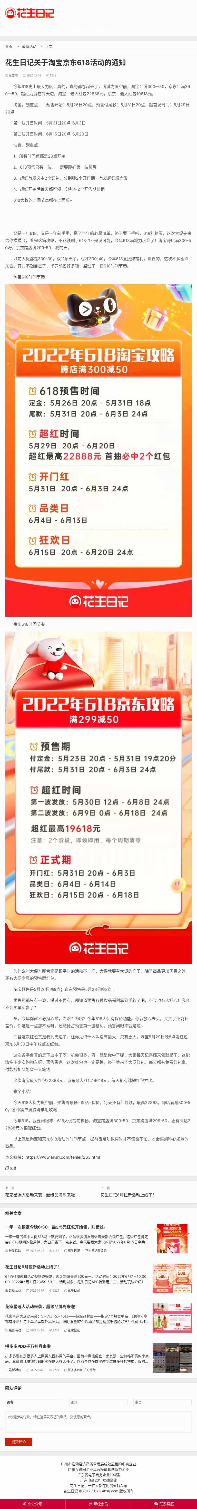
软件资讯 (54, 30)
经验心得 (103, 30)
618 (13, 1168)
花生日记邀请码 (96, 1250)
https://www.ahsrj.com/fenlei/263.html (63, 1157)
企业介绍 (32, 1504)
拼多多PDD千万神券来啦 (28, 1346)
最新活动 (79, 30)
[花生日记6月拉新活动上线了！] (172, 1278)
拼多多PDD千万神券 (82, 1370)
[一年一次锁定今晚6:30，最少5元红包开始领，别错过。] (172, 1238)
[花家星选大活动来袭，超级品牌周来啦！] (172, 1317)
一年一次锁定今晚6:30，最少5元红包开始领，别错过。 (56, 1227)
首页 (8, 30)
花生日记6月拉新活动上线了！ (128, 1194)
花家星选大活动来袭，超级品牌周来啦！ (42, 1194)
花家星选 (74, 1330)
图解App (30, 30)
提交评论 (19, 1442)
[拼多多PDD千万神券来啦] (172, 1357)
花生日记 (74, 1250)
